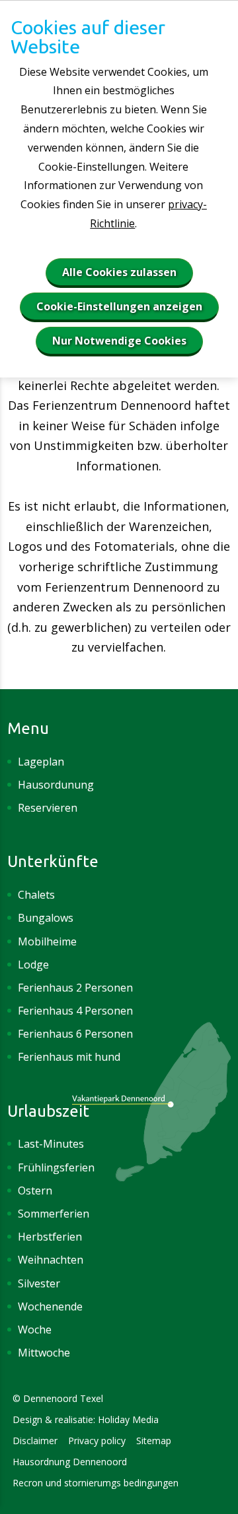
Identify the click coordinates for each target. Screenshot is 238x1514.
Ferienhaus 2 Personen (75, 987)
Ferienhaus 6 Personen (75, 1033)
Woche (35, 1329)
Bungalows (45, 918)
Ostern (35, 1190)
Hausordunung (57, 784)
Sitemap (153, 1440)
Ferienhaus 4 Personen (75, 1010)
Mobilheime (47, 941)
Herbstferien (50, 1236)
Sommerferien (53, 1213)
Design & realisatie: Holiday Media (86, 1419)
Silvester (39, 1283)
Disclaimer (35, 1440)
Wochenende (50, 1306)
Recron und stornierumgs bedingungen (95, 1482)
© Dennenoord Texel (58, 1398)
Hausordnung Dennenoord (70, 1461)
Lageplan (41, 761)
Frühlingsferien (56, 1167)
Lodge (33, 964)
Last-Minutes (51, 1143)
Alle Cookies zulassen (119, 272)
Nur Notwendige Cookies (119, 340)
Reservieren (47, 807)
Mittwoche (44, 1352)
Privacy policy (97, 1440)
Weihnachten (50, 1259)
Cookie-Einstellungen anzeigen (119, 306)
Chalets (36, 894)
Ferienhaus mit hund (69, 1057)
